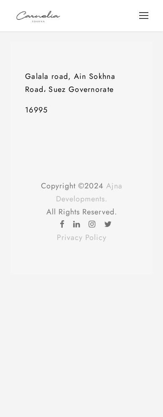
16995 (36, 109)
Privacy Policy (82, 237)
